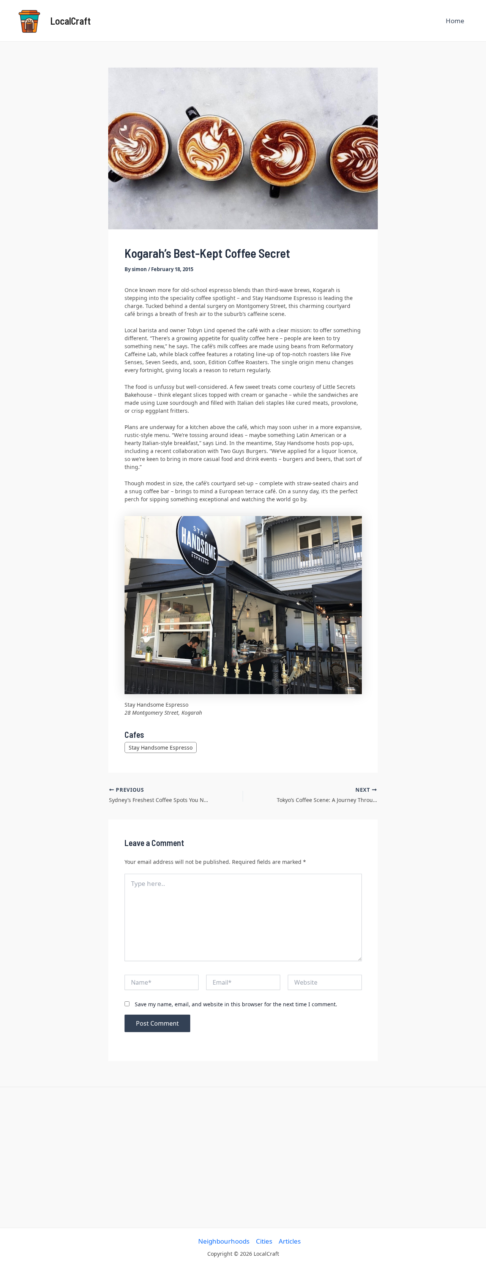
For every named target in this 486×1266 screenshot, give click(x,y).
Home (455, 20)
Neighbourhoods (223, 1241)
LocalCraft (70, 21)
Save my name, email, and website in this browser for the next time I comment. (236, 1004)
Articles (290, 1241)
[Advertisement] (243, 1157)
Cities (264, 1241)
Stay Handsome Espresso (161, 747)
